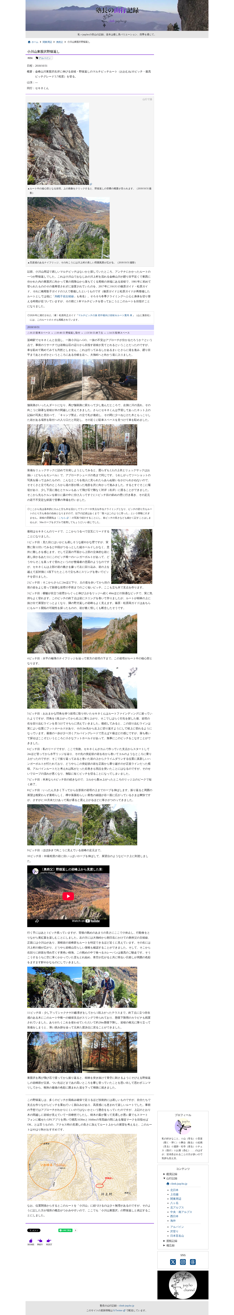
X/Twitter (117, 1310)
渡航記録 (171, 1240)
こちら (62, 517)
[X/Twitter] (173, 1262)
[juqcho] (183, 1133)
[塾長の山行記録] (117, 30)
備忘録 (170, 1245)
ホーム (35, 42)
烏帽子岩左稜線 (64, 296)
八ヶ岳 (174, 1203)
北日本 (174, 1190)
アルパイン (45, 58)
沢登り (174, 1231)
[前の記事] (40, 1245)
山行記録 (171, 1178)
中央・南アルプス (181, 1211)
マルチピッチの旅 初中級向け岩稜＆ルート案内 (103, 315)
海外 (173, 1220)
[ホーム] (31, 1245)
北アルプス (177, 1207)
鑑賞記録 (171, 1174)
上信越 (174, 1194)
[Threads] (193, 1262)
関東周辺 (47, 42)
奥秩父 (59, 42)
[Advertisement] (90, 1275)
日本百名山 (177, 1235)
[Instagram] (183, 1262)
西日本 (174, 1216)
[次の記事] (49, 1245)
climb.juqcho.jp (178, 1183)
